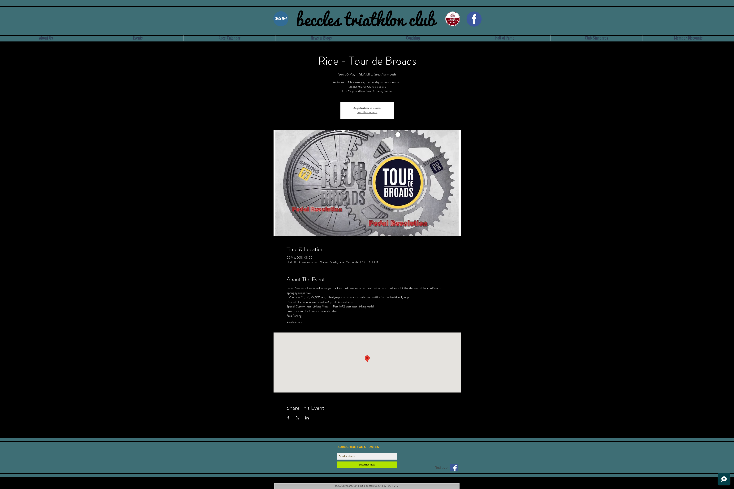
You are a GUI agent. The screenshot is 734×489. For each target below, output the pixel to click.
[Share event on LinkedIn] (307, 417)
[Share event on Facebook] (288, 417)
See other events (367, 112)
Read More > (294, 322)
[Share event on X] (298, 417)
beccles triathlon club (365, 18)
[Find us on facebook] (454, 467)
